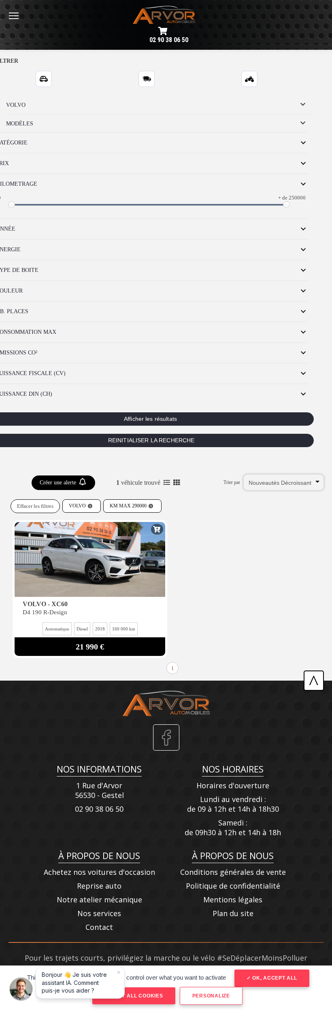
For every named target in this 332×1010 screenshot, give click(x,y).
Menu (13, 15)
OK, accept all (274, 978)
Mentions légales (232, 899)
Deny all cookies (136, 996)
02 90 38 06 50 (168, 40)
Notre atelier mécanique (99, 899)
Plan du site (233, 913)
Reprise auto (99, 886)
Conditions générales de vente (233, 872)
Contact (99, 927)
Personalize (211, 996)
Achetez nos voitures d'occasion (99, 872)
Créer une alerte (59, 483)
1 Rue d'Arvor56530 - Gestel (99, 790)
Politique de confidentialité (233, 886)
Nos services (99, 913)
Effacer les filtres (35, 506)
